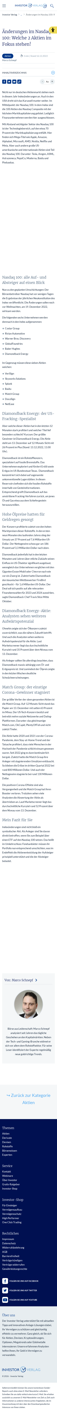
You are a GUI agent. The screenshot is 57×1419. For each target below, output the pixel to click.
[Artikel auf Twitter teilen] (9, 82)
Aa (47, 81)
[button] (53, 30)
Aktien (5, 1133)
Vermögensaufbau (12, 1209)
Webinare (7, 1175)
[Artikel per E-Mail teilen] (14, 82)
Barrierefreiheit (10, 1256)
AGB (4, 1251)
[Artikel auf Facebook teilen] (4, 82)
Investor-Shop (9, 1188)
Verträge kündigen (12, 1260)
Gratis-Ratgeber (11, 1184)
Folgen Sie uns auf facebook (24, 1281)
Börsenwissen (9, 1150)
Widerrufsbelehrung (13, 1247)
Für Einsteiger (9, 1205)
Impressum (8, 1239)
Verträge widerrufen (13, 1264)
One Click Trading (11, 1222)
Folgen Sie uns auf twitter (23, 1290)
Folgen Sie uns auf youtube (23, 1300)
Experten (7, 1154)
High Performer (10, 1218)
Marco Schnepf (9, 60)
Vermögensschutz (11, 1213)
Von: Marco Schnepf (19, 980)
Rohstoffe (7, 1146)
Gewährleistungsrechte (14, 1268)
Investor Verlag (9, 14)
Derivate (7, 1137)
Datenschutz (9, 1243)
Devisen (6, 1142)
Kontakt (6, 1171)
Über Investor (9, 1180)
